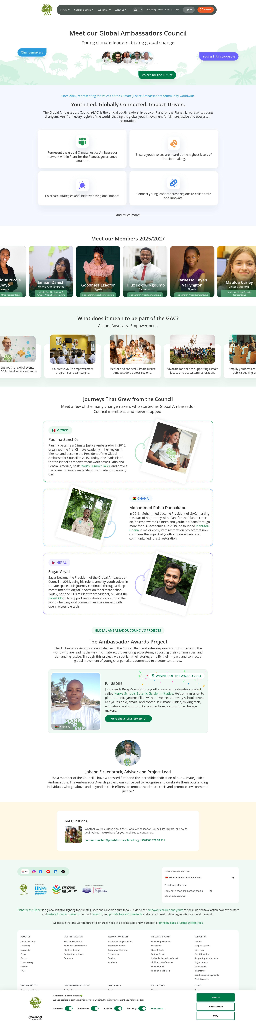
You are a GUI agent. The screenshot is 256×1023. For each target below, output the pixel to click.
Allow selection (216, 1007)
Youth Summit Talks (95, 466)
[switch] (95, 1008)
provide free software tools (125, 914)
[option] (199, 878)
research (97, 914)
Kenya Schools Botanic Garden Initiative (143, 693)
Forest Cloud (57, 598)
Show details (157, 1008)
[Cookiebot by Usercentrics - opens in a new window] (35, 1018)
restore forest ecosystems (63, 914)
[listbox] (200, 878)
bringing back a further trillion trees (181, 923)
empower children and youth (165, 910)
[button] (64, 10)
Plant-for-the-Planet (29, 910)
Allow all (216, 997)
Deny (215, 1016)
